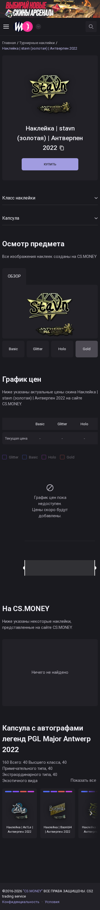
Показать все (83, 780)
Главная (9, 43)
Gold (87, 349)
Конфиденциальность (20, 902)
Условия (52, 902)
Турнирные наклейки (37, 43)
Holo (62, 349)
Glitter (37, 349)
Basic (13, 349)
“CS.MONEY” (33, 891)
